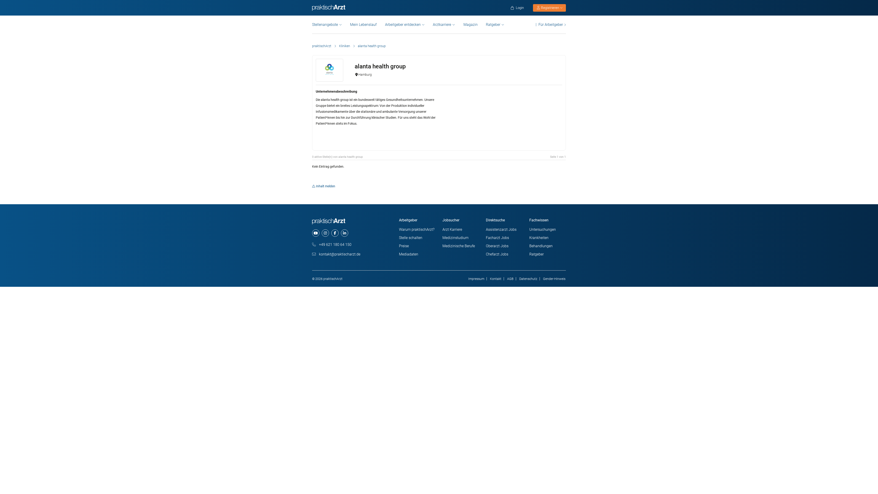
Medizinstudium (455, 238)
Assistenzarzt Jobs (501, 229)
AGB (510, 279)
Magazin (470, 25)
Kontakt (495, 279)
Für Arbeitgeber (550, 24)
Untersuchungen (542, 229)
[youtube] (315, 233)
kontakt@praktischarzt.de (339, 254)
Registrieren (550, 8)
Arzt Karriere (452, 229)
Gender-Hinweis (554, 279)
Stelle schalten (410, 238)
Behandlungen (541, 246)
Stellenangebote (325, 25)
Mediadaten (408, 254)
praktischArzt (321, 46)
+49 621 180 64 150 (334, 244)
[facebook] (335, 233)
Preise (404, 246)
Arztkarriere (442, 25)
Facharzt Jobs (497, 238)
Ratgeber (493, 25)
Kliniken (344, 46)
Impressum (476, 279)
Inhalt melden (325, 186)
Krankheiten (539, 238)
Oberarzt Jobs (497, 246)
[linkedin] (344, 233)
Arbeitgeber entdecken (403, 25)
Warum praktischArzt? (416, 229)
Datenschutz (528, 279)
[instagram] (325, 233)
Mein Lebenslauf (363, 25)
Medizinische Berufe (458, 246)
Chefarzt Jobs (497, 254)
